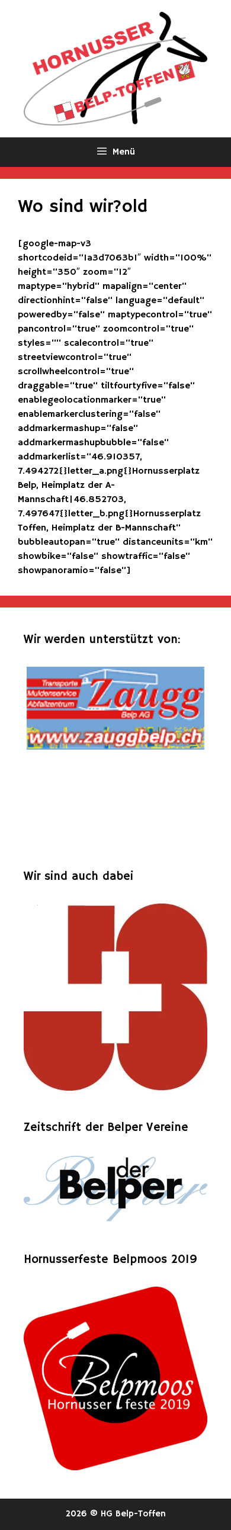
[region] (115, 755)
